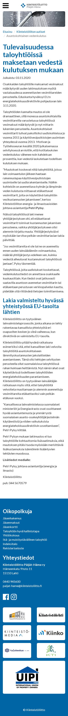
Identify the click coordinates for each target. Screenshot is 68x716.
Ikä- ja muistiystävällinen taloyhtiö (25, 539)
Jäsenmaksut (11, 522)
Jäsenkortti (10, 527)
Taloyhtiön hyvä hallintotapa (21, 531)
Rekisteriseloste (13, 548)
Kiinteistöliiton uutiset (30, 31)
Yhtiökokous (11, 535)
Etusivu (7, 31)
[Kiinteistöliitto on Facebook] (6, 597)
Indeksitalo (10, 544)
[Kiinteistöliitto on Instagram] (14, 597)
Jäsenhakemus (12, 518)
